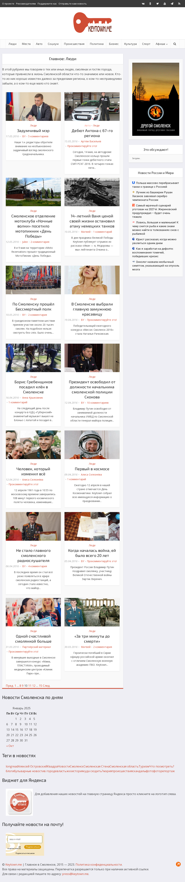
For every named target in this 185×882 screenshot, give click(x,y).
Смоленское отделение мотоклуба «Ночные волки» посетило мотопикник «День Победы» (33, 225)
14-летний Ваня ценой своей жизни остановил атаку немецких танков (92, 220)
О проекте (8, 3)
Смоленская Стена (97, 766)
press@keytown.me (75, 874)
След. (46, 686)
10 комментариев (98, 402)
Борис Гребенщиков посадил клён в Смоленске (33, 386)
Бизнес (114, 43)
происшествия (122, 771)
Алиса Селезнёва (32, 479)
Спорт (146, 43)
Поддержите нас (47, 3)
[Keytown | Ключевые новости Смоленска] (92, 22)
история (77, 771)
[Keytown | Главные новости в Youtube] (164, 3)
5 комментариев (38, 136)
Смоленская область (124, 766)
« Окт (10, 746)
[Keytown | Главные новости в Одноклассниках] (150, 3)
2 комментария (40, 242)
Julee (25, 242)
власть (61, 771)
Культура (130, 43)
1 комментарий (102, 231)
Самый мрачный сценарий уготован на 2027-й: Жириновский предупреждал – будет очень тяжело (154, 211)
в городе (50, 771)
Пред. (10, 686)
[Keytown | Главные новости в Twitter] (157, 3)
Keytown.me (13, 865)
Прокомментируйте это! (82, 146)
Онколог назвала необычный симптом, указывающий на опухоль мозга (155, 265)
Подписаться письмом (25, 853)
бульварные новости (29, 771)
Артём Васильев (91, 141)
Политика (97, 43)
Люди (12, 43)
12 (33, 686)
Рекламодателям (26, 3)
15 (40, 686)
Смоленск (77, 766)
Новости (64, 766)
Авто (39, 43)
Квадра (52, 766)
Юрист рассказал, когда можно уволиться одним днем (154, 241)
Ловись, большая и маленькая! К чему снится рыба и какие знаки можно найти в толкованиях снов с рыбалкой (155, 227)
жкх (69, 771)
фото (149, 771)
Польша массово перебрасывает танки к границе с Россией (155, 184)
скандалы (139, 771)
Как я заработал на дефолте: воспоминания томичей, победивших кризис (152, 252)
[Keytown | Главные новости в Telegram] (172, 3)
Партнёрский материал (36, 647)
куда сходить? (93, 771)
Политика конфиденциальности (99, 865)
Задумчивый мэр (33, 130)
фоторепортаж (164, 771)
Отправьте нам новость (73, 3)
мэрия (107, 771)
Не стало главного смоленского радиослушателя (33, 555)
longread (12, 766)
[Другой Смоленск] (155, 99)
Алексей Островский (32, 766)
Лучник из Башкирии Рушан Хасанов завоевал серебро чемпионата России (152, 196)
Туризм (144, 766)
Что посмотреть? (161, 766)
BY (23, 136)
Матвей (86, 231)
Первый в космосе (92, 468)
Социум (53, 43)
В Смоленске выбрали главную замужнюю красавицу (92, 309)
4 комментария (37, 566)
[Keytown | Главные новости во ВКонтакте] (143, 3)
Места (26, 43)
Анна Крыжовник (32, 397)
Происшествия (74, 43)
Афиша (160, 43)
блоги (10, 771)
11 (29, 686)
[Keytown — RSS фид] (179, 3)
